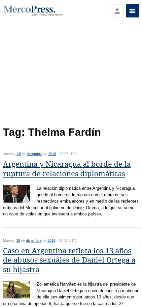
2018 (52, 154)
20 (19, 154)
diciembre (34, 154)
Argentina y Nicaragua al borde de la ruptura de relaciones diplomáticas (67, 169)
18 (18, 240)
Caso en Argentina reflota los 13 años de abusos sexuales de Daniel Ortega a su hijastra (69, 260)
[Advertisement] (71, 76)
